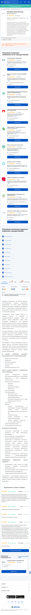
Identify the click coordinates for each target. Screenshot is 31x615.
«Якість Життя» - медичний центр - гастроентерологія (16, 128)
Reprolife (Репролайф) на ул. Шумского (17, 211)
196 (15, 15)
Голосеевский (8, 240)
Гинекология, (15, 18)
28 (16, 76)
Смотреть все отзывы (15, 550)
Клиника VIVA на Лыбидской (14, 58)
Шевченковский (8, 236)
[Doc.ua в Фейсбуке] (9, 601)
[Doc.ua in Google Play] (20, 596)
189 (17, 163)
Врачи (11, 282)
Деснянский (7, 252)
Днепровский (8, 244)
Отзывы (21, 282)
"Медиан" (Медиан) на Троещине (16, 177)
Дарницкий (7, 256)
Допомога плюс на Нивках (14, 161)
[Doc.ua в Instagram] (12, 601)
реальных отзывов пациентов (11, 295)
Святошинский (8, 272)
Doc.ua (3, 609)
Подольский (7, 268)
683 (17, 60)
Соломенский (8, 248)
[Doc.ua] (2, 2)
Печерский (7, 264)
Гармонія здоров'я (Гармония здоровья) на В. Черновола (17, 110)
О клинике (4, 282)
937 (17, 197)
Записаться (17, 69)
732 (17, 112)
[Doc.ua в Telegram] (15, 601)
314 (17, 146)
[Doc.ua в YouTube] (19, 601)
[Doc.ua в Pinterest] (22, 601)
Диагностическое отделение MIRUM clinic (16, 74)
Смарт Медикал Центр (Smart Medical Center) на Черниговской (17, 92)
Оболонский (8, 260)
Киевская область (9, 276)
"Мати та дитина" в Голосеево (15, 145)
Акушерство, (9, 18)
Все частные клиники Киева (23, 557)
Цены (15, 282)
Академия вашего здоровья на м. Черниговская (16, 195)
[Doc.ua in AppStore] (11, 596)
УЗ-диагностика (21, 18)
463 (17, 94)
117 (17, 212)
